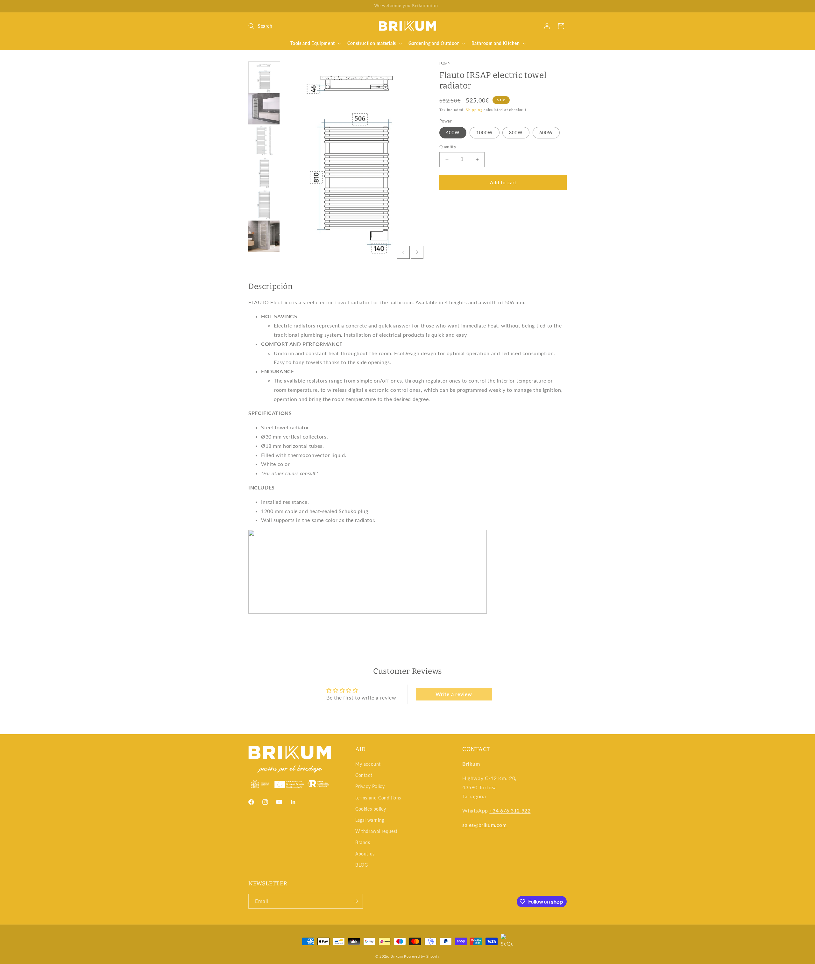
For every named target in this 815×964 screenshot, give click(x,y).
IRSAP (444, 63)
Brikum (397, 956)
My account (368, 764)
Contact (363, 775)
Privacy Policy (370, 786)
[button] (260, 26)
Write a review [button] (454, 694)
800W (516, 132)
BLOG (361, 865)
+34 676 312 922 (509, 810)
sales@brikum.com (484, 825)
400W (453, 132)
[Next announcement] (564, 6)
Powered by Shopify (422, 956)
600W (546, 132)
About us (365, 853)
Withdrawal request (376, 831)
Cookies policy (370, 809)
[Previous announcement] (251, 6)
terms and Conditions (378, 797)
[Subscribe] (356, 901)
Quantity (447, 146)
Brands (362, 842)
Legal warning (369, 820)
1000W (484, 132)
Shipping (474, 109)
